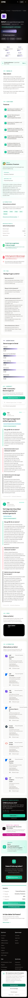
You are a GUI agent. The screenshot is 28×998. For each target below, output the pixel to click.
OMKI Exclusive (4, 940)
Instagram (12, 38)
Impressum (17, 962)
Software (8, 10)
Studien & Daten (4, 952)
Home (2, 10)
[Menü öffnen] (25, 2)
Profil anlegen (4, 967)
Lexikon (3, 950)
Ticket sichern (13, 815)
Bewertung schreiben (9, 35)
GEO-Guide (3, 955)
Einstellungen (14, 992)
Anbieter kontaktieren (8, 31)
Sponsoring (3, 969)
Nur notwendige (14, 988)
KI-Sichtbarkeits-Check (6, 962)
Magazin (3, 964)
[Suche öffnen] (18, 2)
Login (21, 1)
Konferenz (3, 935)
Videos (2, 945)
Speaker (17, 943)
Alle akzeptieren (14, 985)
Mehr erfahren (6, 922)
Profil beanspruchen (15, 906)
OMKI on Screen (4, 943)
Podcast (3, 948)
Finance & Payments (16, 10)
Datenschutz (18, 964)
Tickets (2, 938)
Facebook (19, 38)
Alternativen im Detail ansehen (10, 217)
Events (16, 940)
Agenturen (17, 938)
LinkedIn (3, 38)
